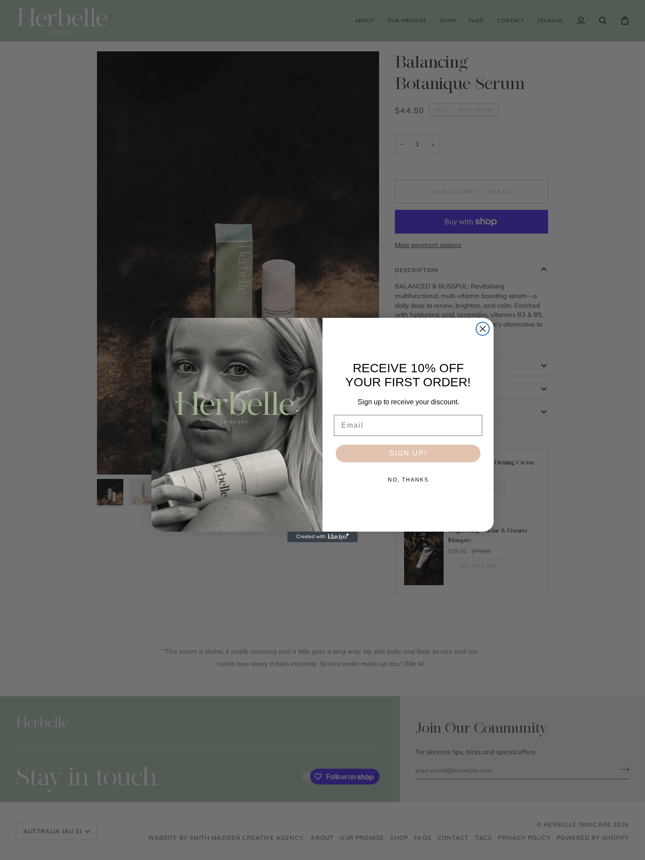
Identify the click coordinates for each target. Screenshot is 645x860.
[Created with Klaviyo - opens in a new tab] (322, 537)
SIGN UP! (408, 453)
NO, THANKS (408, 480)
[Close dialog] (482, 328)
